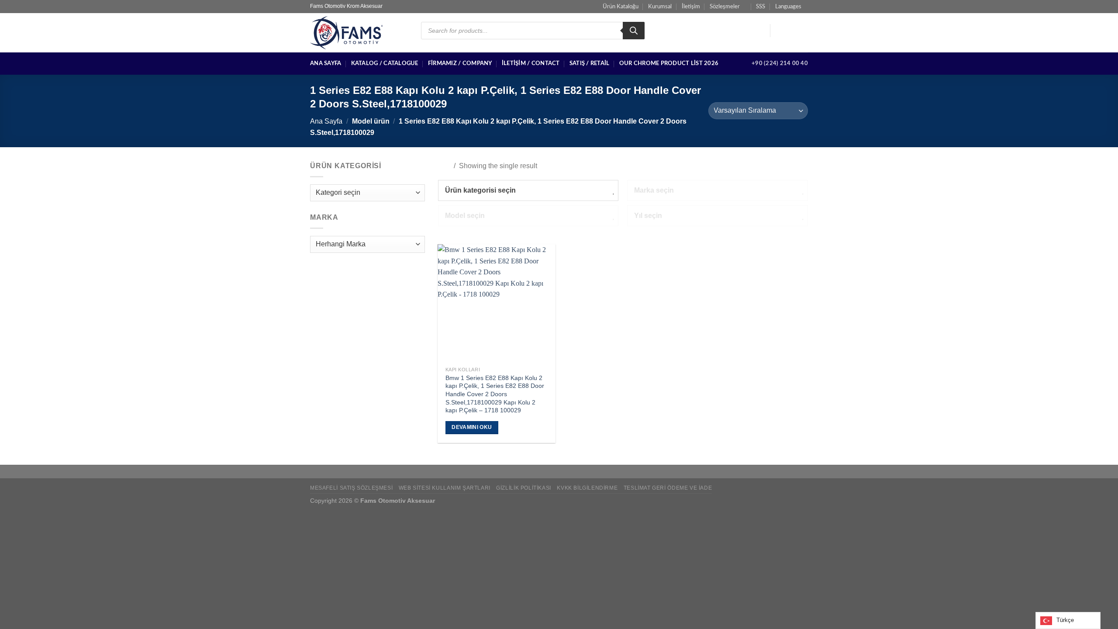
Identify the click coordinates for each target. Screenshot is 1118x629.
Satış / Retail (589, 63)
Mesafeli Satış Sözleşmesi (351, 488)
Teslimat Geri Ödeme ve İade (668, 488)
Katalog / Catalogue (384, 63)
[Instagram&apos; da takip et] (790, 31)
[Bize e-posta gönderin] (802, 31)
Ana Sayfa (325, 63)
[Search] (634, 30)
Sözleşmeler (725, 6)
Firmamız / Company (460, 63)
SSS (760, 6)
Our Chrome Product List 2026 (668, 63)
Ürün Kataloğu (620, 6)
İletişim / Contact (531, 63)
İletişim (691, 6)
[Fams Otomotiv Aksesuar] (359, 32)
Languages (788, 6)
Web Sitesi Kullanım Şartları (444, 488)
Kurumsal (660, 6)
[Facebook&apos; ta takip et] (779, 31)
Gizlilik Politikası (523, 488)
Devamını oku (472, 427)
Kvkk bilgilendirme (587, 488)
